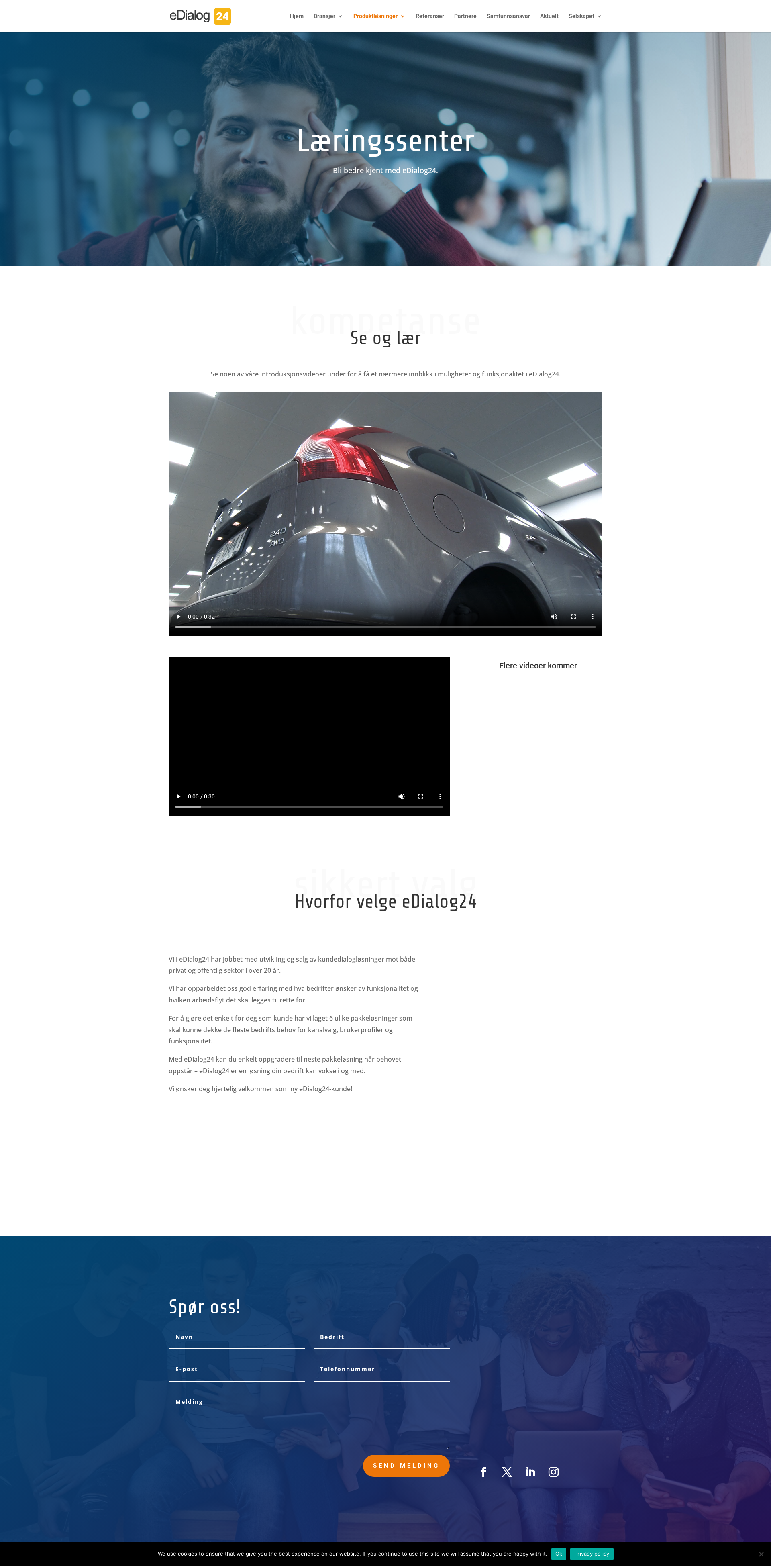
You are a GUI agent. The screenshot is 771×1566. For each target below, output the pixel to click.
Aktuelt (549, 16)
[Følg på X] (507, 1472)
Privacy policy (592, 1553)
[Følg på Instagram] (554, 1472)
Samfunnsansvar (508, 16)
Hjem (297, 16)
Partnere (465, 16)
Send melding (406, 1465)
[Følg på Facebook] (484, 1472)
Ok (559, 1553)
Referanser (430, 16)
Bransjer (324, 16)
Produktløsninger (375, 16)
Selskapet (581, 16)
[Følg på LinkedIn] (530, 1472)
